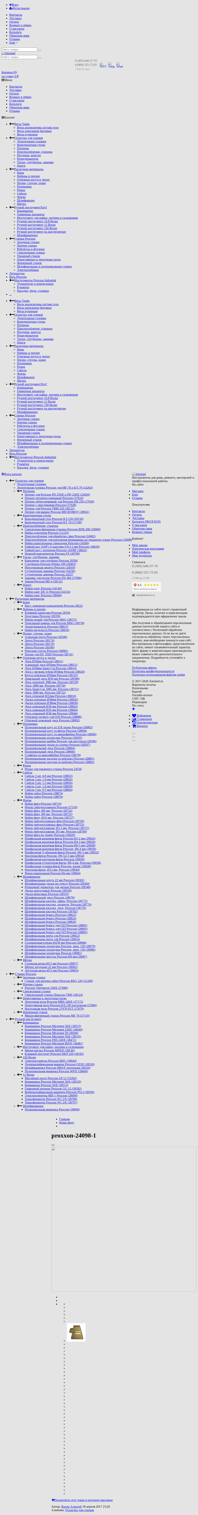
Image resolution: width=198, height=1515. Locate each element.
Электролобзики (28, 270)
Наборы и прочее (28, 176)
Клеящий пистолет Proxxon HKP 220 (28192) (54, 1053)
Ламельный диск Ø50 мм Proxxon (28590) (52, 678)
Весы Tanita (22, 124)
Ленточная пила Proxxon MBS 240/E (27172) (54, 1001)
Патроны (23, 148)
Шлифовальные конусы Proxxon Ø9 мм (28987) (56, 956)
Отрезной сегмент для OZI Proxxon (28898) (53, 717)
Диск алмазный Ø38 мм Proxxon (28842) (51, 706)
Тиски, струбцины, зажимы (35, 162)
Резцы (21, 190)
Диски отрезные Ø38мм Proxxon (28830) (51, 703)
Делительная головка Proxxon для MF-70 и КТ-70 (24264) (55, 487)
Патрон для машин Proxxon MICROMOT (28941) (57, 512)
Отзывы (14, 39)
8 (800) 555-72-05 (86, 64)
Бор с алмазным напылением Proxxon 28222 (54, 605)
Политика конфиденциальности (153, 671)
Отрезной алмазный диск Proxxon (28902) (52, 720)
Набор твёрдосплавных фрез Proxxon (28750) (54, 821)
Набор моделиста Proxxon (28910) (47, 630)
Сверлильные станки (31, 252)
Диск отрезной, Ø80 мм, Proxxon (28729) (51, 682)
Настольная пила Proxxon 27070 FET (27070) (54, 1008)
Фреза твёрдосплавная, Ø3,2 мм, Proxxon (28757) (57, 828)
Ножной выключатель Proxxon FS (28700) (52, 553)
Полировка (24, 186)
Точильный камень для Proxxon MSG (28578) (54, 623)
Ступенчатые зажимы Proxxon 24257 (49, 574)
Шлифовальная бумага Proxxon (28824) (50, 918)
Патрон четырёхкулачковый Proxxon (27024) (54, 498)
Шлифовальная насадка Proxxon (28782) (51, 911)
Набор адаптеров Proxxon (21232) (47, 532)
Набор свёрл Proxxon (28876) (44, 796)
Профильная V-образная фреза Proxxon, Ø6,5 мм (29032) (62, 852)
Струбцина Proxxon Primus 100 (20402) (50, 564)
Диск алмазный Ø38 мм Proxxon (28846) (51, 713)
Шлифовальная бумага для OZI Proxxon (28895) (56, 932)
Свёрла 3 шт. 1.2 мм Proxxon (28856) (49, 783)
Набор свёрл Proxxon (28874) (44, 793)
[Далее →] (123, 1290)
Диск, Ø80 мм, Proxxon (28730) (45, 685)
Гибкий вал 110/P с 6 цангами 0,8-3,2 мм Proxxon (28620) (62, 546)
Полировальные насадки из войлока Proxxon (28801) (59, 758)
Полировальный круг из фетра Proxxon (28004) (56, 730)
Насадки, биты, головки (33, 290)
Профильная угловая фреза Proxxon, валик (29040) (58, 866)
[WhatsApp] (152, 602)
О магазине (16, 28)
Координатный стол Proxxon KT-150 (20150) (54, 519)
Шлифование (26, 200)
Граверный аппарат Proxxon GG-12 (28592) (53, 1088)
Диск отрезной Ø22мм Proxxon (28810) (50, 696)
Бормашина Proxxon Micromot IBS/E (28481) (54, 1043)
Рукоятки (23, 287)
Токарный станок (28, 256)
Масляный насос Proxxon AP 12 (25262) (51, 1078)
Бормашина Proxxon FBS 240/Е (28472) (50, 1040)
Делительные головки (31, 141)
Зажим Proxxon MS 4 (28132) (44, 581)
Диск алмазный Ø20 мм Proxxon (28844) (51, 710)
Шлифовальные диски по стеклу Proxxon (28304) (57, 883)
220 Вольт (29, 1057)
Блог (135, 494)
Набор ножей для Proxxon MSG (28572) (51, 619)
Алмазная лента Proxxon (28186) (46, 637)
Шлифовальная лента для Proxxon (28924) (52, 939)
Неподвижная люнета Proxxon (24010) (50, 567)
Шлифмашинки (27, 235)
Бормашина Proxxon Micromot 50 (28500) (51, 1033)
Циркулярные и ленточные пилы (39, 259)
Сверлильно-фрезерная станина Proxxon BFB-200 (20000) (63, 529)
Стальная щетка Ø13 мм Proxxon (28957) (51, 963)
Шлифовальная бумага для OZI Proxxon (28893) (56, 928)
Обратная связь (19, 35)
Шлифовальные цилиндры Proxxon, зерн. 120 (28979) (60, 946)
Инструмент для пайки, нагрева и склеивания (47, 217)
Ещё (12, 42)
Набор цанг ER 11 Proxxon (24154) (47, 591)
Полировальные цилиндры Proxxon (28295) (53, 737)
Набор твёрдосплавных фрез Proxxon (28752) (54, 824)
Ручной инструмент (30, 207)
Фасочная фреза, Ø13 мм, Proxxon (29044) (52, 869)
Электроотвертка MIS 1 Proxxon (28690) (51, 1095)
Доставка (15, 18)
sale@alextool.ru (145, 595)
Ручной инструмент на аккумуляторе (41, 231)
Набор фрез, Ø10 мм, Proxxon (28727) (49, 817)
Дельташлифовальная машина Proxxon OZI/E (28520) (60, 1064)
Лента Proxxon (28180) (39, 647)
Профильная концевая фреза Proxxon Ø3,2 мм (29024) (60, 838)
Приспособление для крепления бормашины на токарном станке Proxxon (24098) (78, 539)
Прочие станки (27, 245)
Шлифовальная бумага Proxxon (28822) (50, 915)
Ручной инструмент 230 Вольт (37, 228)
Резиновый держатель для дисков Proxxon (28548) (57, 887)
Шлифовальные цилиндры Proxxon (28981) (53, 953)
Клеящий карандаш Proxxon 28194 (47, 612)
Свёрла (21, 193)
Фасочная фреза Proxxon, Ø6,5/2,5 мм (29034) (54, 855)
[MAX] (135, 602)
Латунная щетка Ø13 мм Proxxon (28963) (52, 970)
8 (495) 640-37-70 (86, 60)
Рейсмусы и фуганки (31, 249)
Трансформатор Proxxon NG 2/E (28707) (51, 1102)
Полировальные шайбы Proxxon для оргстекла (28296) (60, 741)
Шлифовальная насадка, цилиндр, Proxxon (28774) (58, 904)
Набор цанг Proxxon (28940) (43, 595)
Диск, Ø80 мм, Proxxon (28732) (45, 692)
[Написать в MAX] (103, 65)
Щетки (21, 204)
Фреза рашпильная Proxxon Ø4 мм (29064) (52, 873)
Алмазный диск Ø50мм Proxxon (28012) (51, 664)
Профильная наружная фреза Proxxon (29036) (54, 859)
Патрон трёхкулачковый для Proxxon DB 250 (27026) (59, 501)
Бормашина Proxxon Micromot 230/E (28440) (54, 1029)
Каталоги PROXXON (146, 521)
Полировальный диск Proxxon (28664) (50, 748)
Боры (20, 172)
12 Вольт (28, 1074)
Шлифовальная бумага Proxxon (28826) (50, 921)
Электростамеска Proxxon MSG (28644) (51, 1060)
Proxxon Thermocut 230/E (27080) (46, 987)
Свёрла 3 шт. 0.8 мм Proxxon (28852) (49, 776)
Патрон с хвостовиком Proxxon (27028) (50, 505)
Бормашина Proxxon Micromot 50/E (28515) (53, 1026)
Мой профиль (141, 552)
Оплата (14, 21)
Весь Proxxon (18, 276)
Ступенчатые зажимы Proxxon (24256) (50, 571)
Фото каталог (13, 474)
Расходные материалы (29, 169)
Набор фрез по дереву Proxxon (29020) (50, 835)
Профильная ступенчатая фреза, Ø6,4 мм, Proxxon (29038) (63, 862)
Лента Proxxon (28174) (39, 640)
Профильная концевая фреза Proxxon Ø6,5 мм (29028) (60, 845)
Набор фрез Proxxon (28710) (43, 803)
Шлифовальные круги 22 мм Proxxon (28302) (54, 880)
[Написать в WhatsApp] (119, 65)
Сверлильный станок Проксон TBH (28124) (54, 994)
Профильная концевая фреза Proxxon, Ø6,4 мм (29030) (60, 849)
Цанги (21, 165)
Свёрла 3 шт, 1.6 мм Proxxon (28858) (49, 786)
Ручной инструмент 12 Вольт (36, 224)
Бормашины (25, 210)
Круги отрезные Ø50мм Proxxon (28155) (51, 675)
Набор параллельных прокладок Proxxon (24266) (57, 543)
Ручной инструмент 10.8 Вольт (37, 221)
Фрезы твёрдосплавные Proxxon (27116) (51, 807)
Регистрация (21, 8)
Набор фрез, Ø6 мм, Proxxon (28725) (48, 814)
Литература (17, 273)
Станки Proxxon (24, 238)
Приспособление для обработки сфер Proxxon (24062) (60, 536)
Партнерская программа (148, 548)
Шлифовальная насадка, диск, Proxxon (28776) (55, 908)
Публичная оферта (144, 667)
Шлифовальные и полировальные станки (44, 266)
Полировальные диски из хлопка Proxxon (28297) (57, 744)
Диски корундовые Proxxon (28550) (48, 890)
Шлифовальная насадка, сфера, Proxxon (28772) (56, 901)
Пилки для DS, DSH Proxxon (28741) (49, 654)
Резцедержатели (27, 158)
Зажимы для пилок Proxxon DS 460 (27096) (53, 578)
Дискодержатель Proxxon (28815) (46, 626)
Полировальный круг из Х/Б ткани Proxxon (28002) (59, 727)
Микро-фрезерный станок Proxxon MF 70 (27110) (57, 1015)
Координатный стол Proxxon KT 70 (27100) (53, 522)
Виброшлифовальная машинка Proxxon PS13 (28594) (59, 1092)
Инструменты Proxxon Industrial (35, 280)
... (10, 294)
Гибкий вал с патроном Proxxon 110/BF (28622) (56, 550)
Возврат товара (142, 532)
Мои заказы (140, 545)
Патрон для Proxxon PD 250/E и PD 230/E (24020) (57, 494)
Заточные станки (28, 242)
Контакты (15, 14)
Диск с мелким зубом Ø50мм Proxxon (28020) (55, 671)
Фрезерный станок (29, 263)
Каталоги (15, 32)
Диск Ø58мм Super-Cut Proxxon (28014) (51, 668)
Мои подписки (142, 555)
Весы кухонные (27, 134)
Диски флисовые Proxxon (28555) (47, 894)
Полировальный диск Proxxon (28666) (50, 751)
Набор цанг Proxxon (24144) (43, 588)
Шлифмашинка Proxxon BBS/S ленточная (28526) (57, 1067)
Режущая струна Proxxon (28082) (46, 651)
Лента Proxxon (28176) (39, 644)
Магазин (137, 491)
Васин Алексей (71, 1506)
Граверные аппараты (30, 214)
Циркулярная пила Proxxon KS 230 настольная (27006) (61, 1005)
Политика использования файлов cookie (158, 674)
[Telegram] (144, 602)
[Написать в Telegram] (111, 65)
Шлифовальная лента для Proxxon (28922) (52, 935)
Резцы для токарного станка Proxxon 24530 (53, 769)
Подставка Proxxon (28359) (42, 616)
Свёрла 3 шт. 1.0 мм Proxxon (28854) (49, 779)
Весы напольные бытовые (34, 131)
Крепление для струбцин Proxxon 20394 (51, 560)
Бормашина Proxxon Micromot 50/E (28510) (53, 1036)
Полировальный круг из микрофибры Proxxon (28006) (60, 734)
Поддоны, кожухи (29, 155)
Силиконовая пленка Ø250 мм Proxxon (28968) (55, 942)
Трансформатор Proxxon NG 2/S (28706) (51, 1099)
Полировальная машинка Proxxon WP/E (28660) (56, 1071)
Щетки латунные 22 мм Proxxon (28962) (51, 967)
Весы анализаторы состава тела (38, 127)
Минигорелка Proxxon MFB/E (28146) (50, 1050)
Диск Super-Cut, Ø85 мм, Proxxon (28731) (52, 689)
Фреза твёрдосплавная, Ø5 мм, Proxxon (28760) (56, 831)
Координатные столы (31, 144)
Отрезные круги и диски (33, 179)
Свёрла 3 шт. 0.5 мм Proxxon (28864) (49, 789)
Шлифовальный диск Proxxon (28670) (50, 897)
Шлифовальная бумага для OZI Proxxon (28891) (56, 925)
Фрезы (21, 197)
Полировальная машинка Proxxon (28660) (52, 1109)
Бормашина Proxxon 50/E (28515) (46, 1085)
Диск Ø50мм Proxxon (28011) (44, 661)
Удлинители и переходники (35, 283)
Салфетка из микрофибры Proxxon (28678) (53, 755)
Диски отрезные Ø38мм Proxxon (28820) (51, 699)
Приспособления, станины (34, 151)
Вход (15, 4)
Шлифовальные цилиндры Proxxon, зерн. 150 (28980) (60, 949)
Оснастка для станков (28, 138)
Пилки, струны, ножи (31, 183)
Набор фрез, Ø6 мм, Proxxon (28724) (48, 810)
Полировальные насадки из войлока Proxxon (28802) (59, 762)
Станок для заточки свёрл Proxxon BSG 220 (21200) (59, 981)
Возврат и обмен (20, 25)
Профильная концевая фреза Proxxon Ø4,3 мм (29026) (60, 842)
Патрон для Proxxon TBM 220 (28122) (49, 508)
